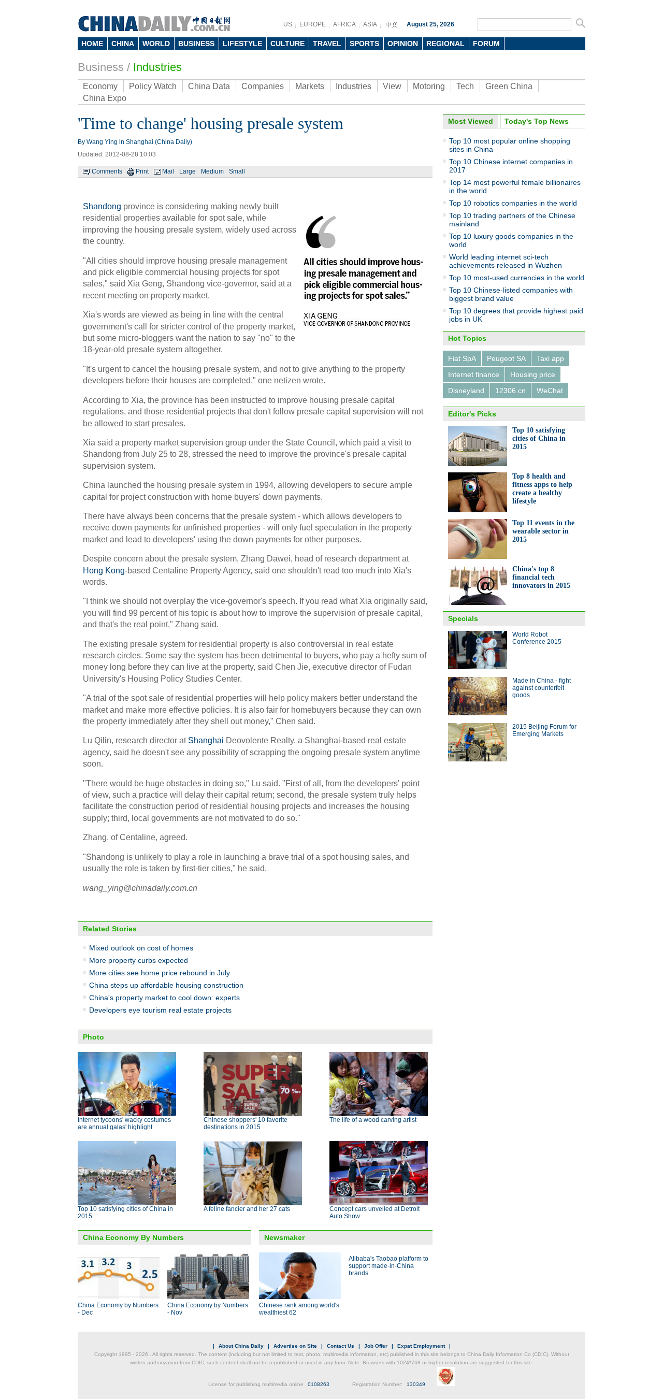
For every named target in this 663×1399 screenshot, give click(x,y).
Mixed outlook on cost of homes (141, 948)
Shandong (102, 206)
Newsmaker (284, 1237)
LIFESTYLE (242, 43)
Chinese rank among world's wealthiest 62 (299, 1309)
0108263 (318, 1384)
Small (237, 171)
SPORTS (364, 43)
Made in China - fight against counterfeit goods (541, 688)
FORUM (486, 43)
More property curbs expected (138, 960)
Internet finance (473, 374)
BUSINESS (196, 43)
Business (101, 67)
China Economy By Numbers (133, 1237)
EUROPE (312, 24)
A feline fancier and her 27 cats (247, 1209)
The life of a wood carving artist (372, 1119)
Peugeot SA (506, 358)
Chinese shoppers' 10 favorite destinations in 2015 (245, 1123)
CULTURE (287, 43)
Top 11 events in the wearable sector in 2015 (543, 531)
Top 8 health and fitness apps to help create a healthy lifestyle (542, 488)
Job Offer (375, 1346)
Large (187, 171)
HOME (92, 43)
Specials (463, 618)
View (392, 86)
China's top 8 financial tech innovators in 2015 (541, 577)
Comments (107, 171)
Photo (93, 1037)
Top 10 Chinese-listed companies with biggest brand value (511, 294)
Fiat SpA (462, 358)
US (287, 24)
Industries (157, 67)
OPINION (402, 43)
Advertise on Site (295, 1346)
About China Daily (241, 1346)
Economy (100, 86)
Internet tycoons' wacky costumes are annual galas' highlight (124, 1123)
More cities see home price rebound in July (159, 973)
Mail (168, 171)
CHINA (122, 43)
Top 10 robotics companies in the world (513, 203)
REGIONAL (445, 43)
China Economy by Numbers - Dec (118, 1309)
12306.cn (510, 390)
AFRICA (344, 24)
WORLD (156, 43)
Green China (508, 86)
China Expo (104, 98)
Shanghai (206, 740)
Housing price (532, 374)
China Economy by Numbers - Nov (207, 1309)
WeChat (550, 390)
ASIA (370, 24)
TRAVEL (327, 43)
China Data (209, 86)
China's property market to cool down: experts (164, 997)
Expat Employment (421, 1346)
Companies (262, 86)
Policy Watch (153, 86)
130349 (416, 1384)
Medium (212, 171)
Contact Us (340, 1346)
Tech (465, 86)
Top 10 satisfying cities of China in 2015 (539, 438)
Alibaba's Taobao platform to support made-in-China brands (388, 1266)
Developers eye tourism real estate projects (160, 1010)
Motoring (429, 86)
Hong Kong (104, 570)
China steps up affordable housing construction (166, 985)
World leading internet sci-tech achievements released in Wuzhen (505, 261)
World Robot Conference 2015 (536, 638)
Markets (309, 86)
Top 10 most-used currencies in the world (516, 277)
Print (142, 171)
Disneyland (466, 390)
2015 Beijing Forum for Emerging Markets (544, 730)
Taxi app (550, 358)
